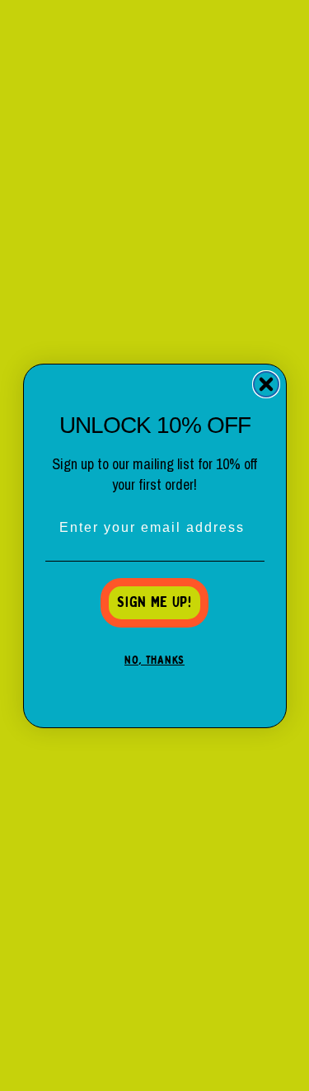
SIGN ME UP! (154, 602)
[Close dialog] (266, 384)
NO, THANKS (154, 660)
